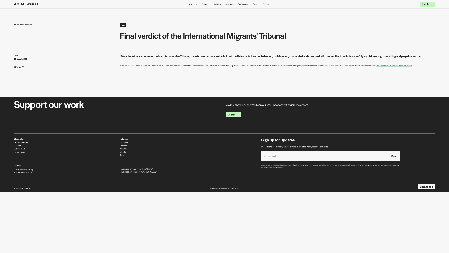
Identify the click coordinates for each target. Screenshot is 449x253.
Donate (425, 4)
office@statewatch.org (23, 169)
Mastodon (124, 148)
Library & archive (21, 142)
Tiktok (122, 154)
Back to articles (24, 24)
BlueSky (123, 151)
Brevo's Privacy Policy (366, 165)
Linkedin (123, 145)
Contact (17, 145)
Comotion (225, 188)
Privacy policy (20, 151)
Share (17, 67)
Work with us (19, 148)
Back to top (426, 186)
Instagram (124, 142)
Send (394, 156)
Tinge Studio (235, 188)
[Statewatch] (26, 4)
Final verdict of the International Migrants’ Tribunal (394, 65)
